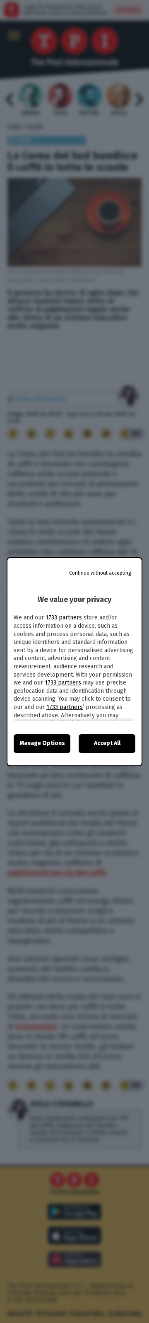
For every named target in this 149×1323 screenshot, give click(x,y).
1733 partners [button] (64, 617)
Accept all (107, 743)
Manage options (42, 743)
